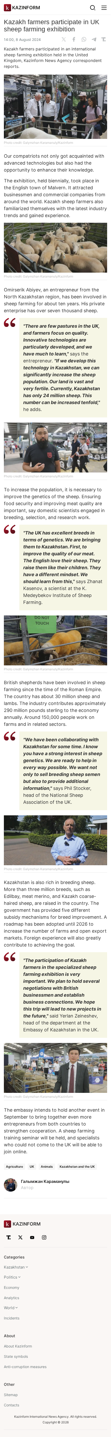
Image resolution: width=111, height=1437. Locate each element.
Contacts (11, 1405)
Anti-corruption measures (25, 1366)
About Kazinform (18, 1346)
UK (32, 1166)
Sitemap (11, 1395)
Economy (11, 1287)
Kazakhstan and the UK (77, 1166)
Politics (10, 1277)
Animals (47, 1166)
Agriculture (14, 1166)
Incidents (11, 1318)
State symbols (16, 1356)
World (9, 1307)
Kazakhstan (14, 1267)
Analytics (11, 1298)
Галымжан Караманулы (45, 1181)
